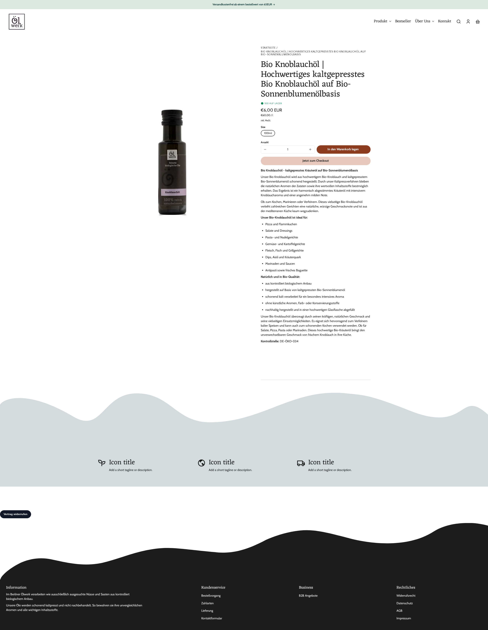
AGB (399, 610)
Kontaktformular (211, 618)
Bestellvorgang (211, 595)
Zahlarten (207, 603)
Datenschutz (404, 603)
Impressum (403, 618)
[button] (458, 21)
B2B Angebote (308, 595)
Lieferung (207, 610)
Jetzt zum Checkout (316, 160)
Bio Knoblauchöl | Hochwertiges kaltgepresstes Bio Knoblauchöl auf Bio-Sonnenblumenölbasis (313, 53)
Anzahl (265, 142)
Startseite (268, 48)
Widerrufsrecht (405, 595)
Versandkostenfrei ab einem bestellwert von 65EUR (243, 4)
